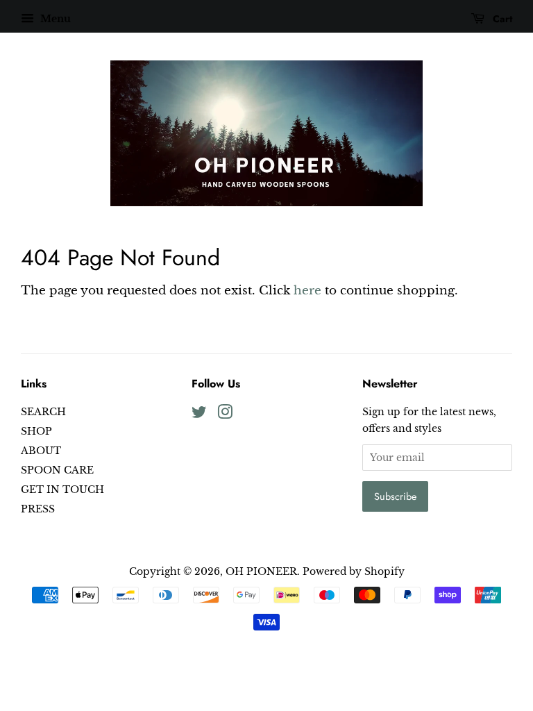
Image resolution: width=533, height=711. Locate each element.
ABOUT (41, 450)
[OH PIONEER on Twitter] (199, 414)
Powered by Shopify (354, 571)
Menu (54, 18)
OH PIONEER (261, 571)
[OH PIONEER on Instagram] (224, 414)
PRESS (38, 509)
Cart (501, 19)
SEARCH (43, 411)
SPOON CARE (57, 470)
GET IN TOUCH (62, 489)
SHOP (36, 431)
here (307, 290)
